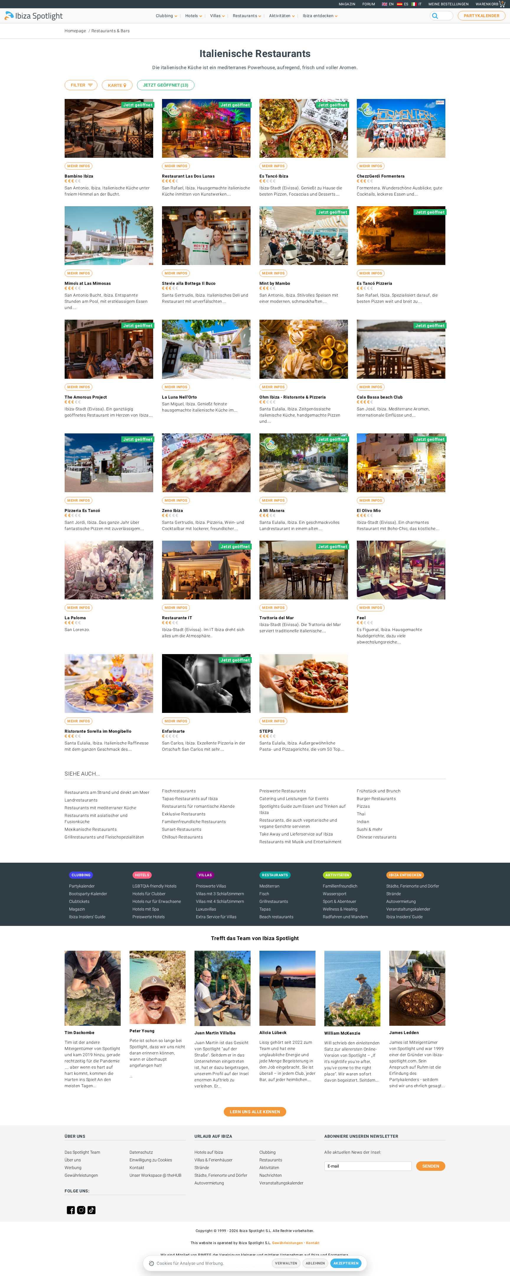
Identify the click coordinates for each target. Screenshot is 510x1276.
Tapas (265, 909)
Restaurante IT (177, 617)
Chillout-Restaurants (182, 837)
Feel (361, 617)
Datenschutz (141, 1152)
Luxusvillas (206, 909)
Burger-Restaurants (376, 798)
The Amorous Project (86, 397)
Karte (115, 85)
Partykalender (82, 886)
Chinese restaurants (377, 837)
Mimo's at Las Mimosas (88, 283)
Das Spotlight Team (82, 1152)
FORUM (368, 4)
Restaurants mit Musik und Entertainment (300, 841)
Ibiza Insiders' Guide (87, 916)
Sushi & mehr (369, 829)
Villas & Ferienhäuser (213, 1160)
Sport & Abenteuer (339, 901)
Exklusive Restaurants (184, 814)
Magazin (347, 4)
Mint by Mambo (274, 283)
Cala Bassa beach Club (380, 397)
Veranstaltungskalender (408, 909)
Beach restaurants (276, 916)
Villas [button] (215, 15)
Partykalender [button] (482, 15)
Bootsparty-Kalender (88, 893)
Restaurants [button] (245, 15)
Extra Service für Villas (216, 916)
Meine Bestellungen (449, 4)
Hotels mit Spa (146, 909)
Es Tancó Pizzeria (375, 283)
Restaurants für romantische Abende (198, 806)
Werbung (73, 1167)
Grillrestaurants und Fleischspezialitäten (104, 837)
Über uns (73, 1160)
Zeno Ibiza (172, 510)
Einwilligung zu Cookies (151, 1160)
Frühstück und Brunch (379, 791)
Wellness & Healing (340, 909)
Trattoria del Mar (276, 617)
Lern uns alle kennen (255, 1111)
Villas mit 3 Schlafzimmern (220, 893)
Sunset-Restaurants (181, 829)
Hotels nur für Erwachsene (157, 901)
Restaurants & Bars (110, 30)
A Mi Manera (272, 510)
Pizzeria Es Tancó (82, 510)
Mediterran (269, 886)
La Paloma (75, 617)
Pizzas (363, 806)
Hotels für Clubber (149, 893)
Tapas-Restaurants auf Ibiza (190, 798)
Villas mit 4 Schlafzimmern (220, 901)
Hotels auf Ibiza (208, 1152)
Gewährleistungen (81, 1175)
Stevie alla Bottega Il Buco (189, 283)
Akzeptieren (346, 1263)
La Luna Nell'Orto (179, 397)
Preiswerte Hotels (149, 916)
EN (391, 4)
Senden (430, 1166)
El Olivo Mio (369, 510)
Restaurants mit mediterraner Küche (100, 807)
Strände (393, 893)
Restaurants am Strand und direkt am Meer (107, 792)
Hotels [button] (191, 15)
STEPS (266, 731)
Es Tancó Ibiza (273, 176)
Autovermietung (401, 901)
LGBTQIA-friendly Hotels (154, 886)
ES (406, 4)
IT (420, 4)
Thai (361, 814)
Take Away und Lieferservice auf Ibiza (296, 834)
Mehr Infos (78, 166)
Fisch (264, 893)
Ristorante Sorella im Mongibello (98, 731)
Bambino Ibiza (79, 176)
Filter (78, 85)
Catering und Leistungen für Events (293, 798)
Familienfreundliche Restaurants (194, 821)
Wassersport (334, 893)
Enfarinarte (173, 731)
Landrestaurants (81, 800)
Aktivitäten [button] (280, 15)
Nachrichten (270, 1175)
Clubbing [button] (164, 15)
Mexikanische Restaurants (91, 829)
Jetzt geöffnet (165, 85)
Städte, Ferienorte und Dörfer (412, 886)
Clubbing (267, 1152)
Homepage (75, 30)
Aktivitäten (269, 1167)
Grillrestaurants (273, 901)
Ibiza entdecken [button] (318, 15)
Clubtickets (79, 901)
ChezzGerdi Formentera (381, 176)
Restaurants (270, 1160)
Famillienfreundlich (340, 886)
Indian (363, 821)
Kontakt (137, 1167)
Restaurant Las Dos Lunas (188, 176)
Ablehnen (315, 1263)
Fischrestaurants (179, 791)
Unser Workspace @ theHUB (156, 1175)
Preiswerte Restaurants (282, 791)
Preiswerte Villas (211, 886)
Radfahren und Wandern (345, 916)
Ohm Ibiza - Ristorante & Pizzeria (292, 397)
